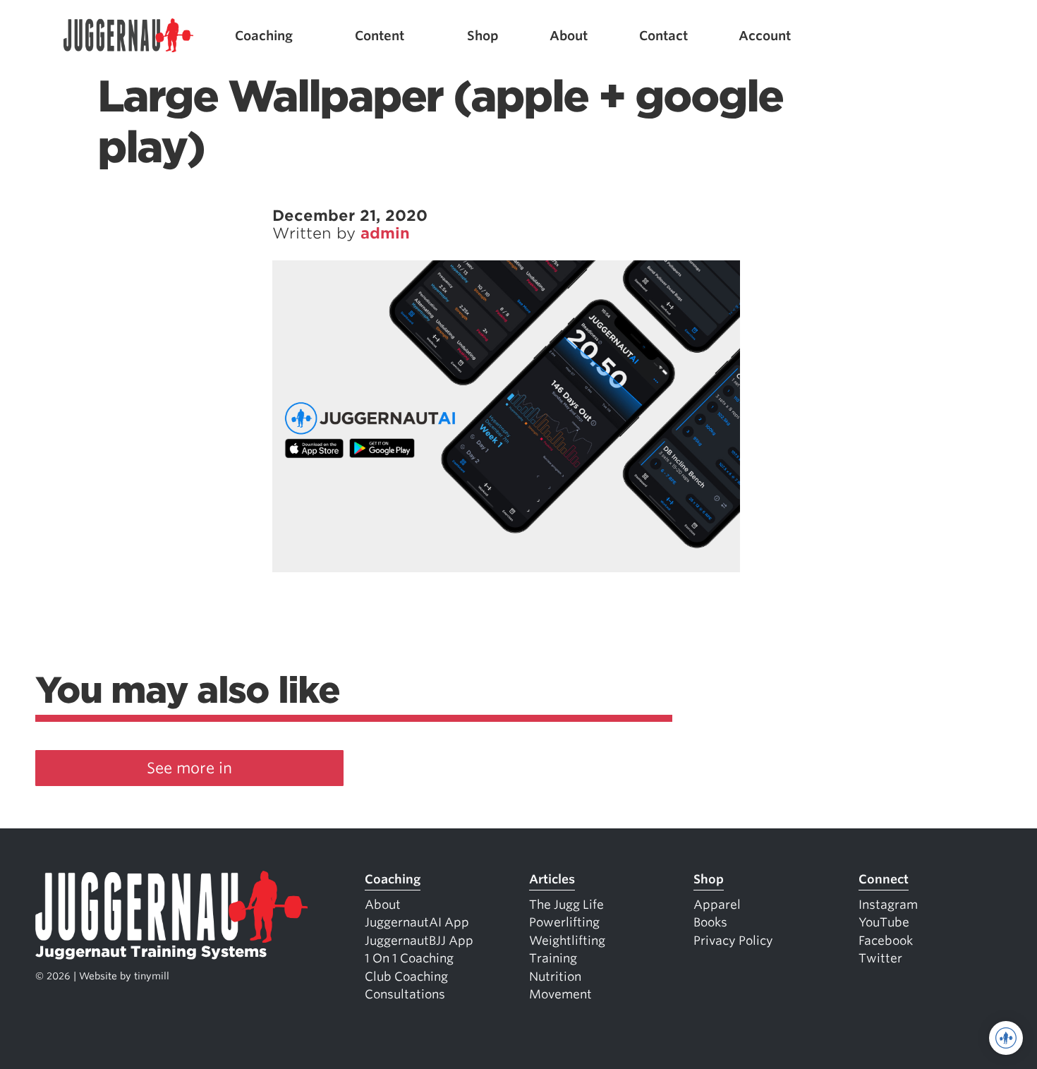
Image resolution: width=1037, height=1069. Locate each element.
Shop (483, 35)
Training (553, 958)
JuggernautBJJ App (419, 941)
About (569, 35)
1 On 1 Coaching (409, 958)
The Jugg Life (566, 905)
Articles (552, 879)
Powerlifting (564, 922)
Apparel (717, 905)
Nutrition (555, 977)
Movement (560, 994)
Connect (884, 879)
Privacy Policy (733, 941)
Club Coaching (406, 977)
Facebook (886, 941)
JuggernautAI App (417, 922)
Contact (663, 35)
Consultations (405, 994)
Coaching (264, 35)
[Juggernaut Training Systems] (128, 36)
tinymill (151, 976)
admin (385, 233)
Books (710, 922)
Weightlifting (567, 941)
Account (765, 35)
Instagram (888, 905)
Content (379, 35)
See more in (189, 768)
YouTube (884, 922)
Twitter (880, 958)
